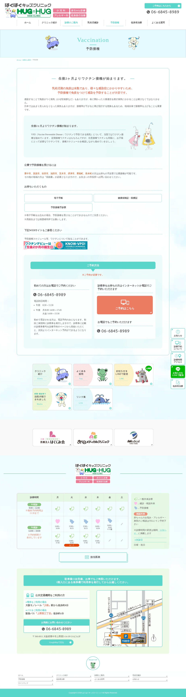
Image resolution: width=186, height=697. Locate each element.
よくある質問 (99, 679)
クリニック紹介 (62, 675)
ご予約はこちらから (162, 6)
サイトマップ (23, 683)
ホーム (20, 675)
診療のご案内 (99, 675)
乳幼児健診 (137, 675)
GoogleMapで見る (56, 642)
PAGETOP (93, 660)
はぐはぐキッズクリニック (92, 693)
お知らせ (136, 679)
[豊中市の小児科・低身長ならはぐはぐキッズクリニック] (46, 14)
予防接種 (21, 679)
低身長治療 (60, 679)
